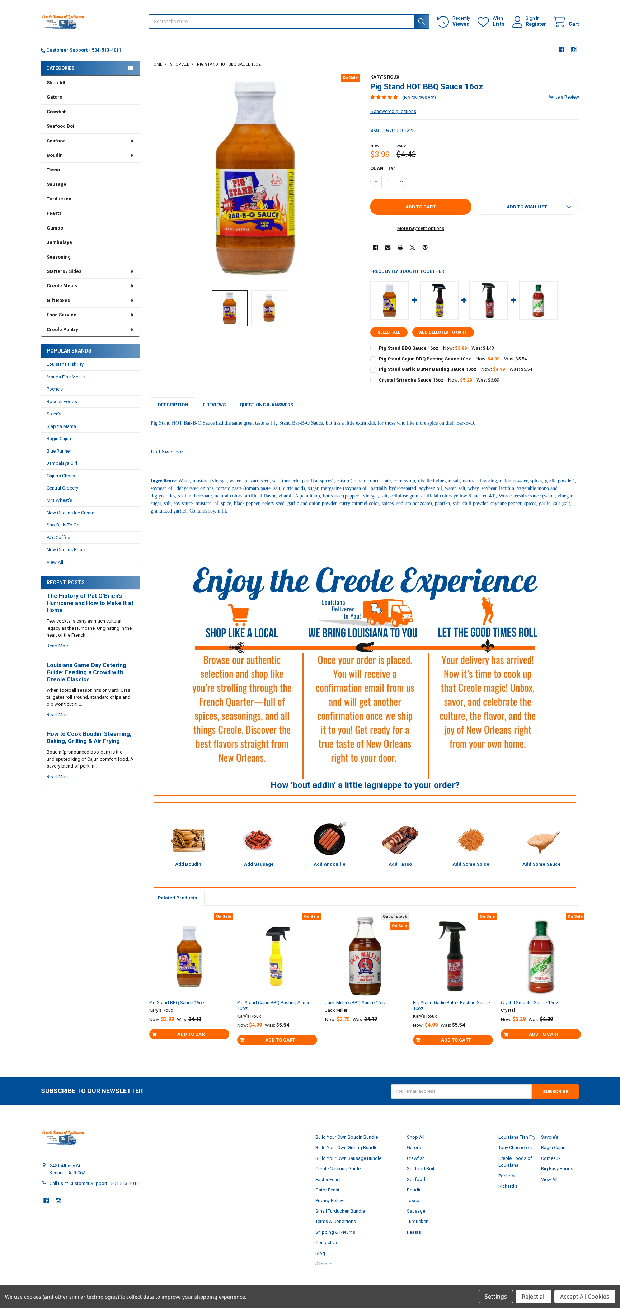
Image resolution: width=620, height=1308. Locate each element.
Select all (388, 332)
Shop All (56, 82)
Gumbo (55, 228)
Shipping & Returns (335, 1232)
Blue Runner (59, 451)
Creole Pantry (62, 329)
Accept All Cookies (584, 1296)
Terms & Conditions (335, 1221)
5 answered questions (393, 111)
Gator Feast (327, 1190)
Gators (54, 97)
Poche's (55, 389)
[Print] (400, 247)
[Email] (387, 247)
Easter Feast (328, 1179)
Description (173, 404)
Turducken (59, 199)
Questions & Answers (266, 404)
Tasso (53, 170)
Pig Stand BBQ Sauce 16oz (408, 348)
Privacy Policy (329, 1200)
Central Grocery (62, 488)
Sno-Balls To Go (63, 525)
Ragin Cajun (59, 438)
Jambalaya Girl (62, 463)
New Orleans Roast (66, 549)
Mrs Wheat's (59, 500)
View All (55, 562)
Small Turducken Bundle (340, 1211)
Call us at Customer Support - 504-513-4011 (94, 1183)
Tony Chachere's (515, 1147)
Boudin (55, 155)
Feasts (54, 213)
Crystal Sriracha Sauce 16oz (411, 380)
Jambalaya (59, 242)
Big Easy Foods (557, 1168)
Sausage (56, 184)
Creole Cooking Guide (338, 1168)
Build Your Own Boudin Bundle (346, 1137)
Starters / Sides (64, 271)
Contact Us (326, 1242)
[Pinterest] (425, 247)
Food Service (61, 314)
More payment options (420, 228)
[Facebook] (561, 49)
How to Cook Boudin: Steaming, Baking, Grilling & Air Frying (89, 738)
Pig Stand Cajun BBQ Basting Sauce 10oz (425, 359)
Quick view (192, 979)
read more (58, 645)
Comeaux (550, 1158)
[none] (255, 178)
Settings (496, 1296)
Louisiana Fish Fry (65, 364)
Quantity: (382, 168)
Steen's (54, 413)
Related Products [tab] (177, 898)
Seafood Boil (61, 126)
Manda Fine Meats (66, 376)
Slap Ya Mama (61, 426)
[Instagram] (574, 49)
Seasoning (59, 257)
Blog (320, 1253)
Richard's (507, 1186)
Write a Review (564, 97)
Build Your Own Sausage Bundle (348, 1158)
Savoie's (549, 1137)
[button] (527, 207)
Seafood (56, 140)
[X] (412, 247)
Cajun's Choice (61, 475)
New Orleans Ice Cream (70, 512)
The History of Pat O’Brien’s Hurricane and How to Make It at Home (90, 603)
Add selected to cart (442, 332)
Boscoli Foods (62, 401)
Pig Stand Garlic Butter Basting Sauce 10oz (427, 369)
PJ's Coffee (58, 537)
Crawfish (57, 111)
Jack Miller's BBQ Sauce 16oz (355, 1002)
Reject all (534, 1296)
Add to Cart (192, 1034)
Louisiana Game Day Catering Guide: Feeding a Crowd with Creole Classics (86, 672)
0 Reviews (214, 404)
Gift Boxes (58, 300)
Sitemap (324, 1263)
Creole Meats (62, 285)
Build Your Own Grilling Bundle (346, 1147)
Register (536, 24)
